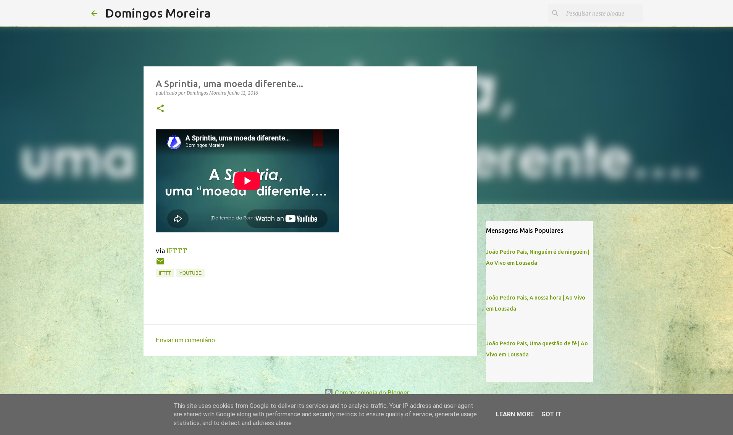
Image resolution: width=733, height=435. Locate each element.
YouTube (190, 273)
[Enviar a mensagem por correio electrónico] (160, 264)
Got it (551, 414)
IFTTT (176, 251)
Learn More (515, 414)
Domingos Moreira (158, 13)
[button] (160, 109)
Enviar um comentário (185, 340)
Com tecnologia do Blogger (371, 393)
